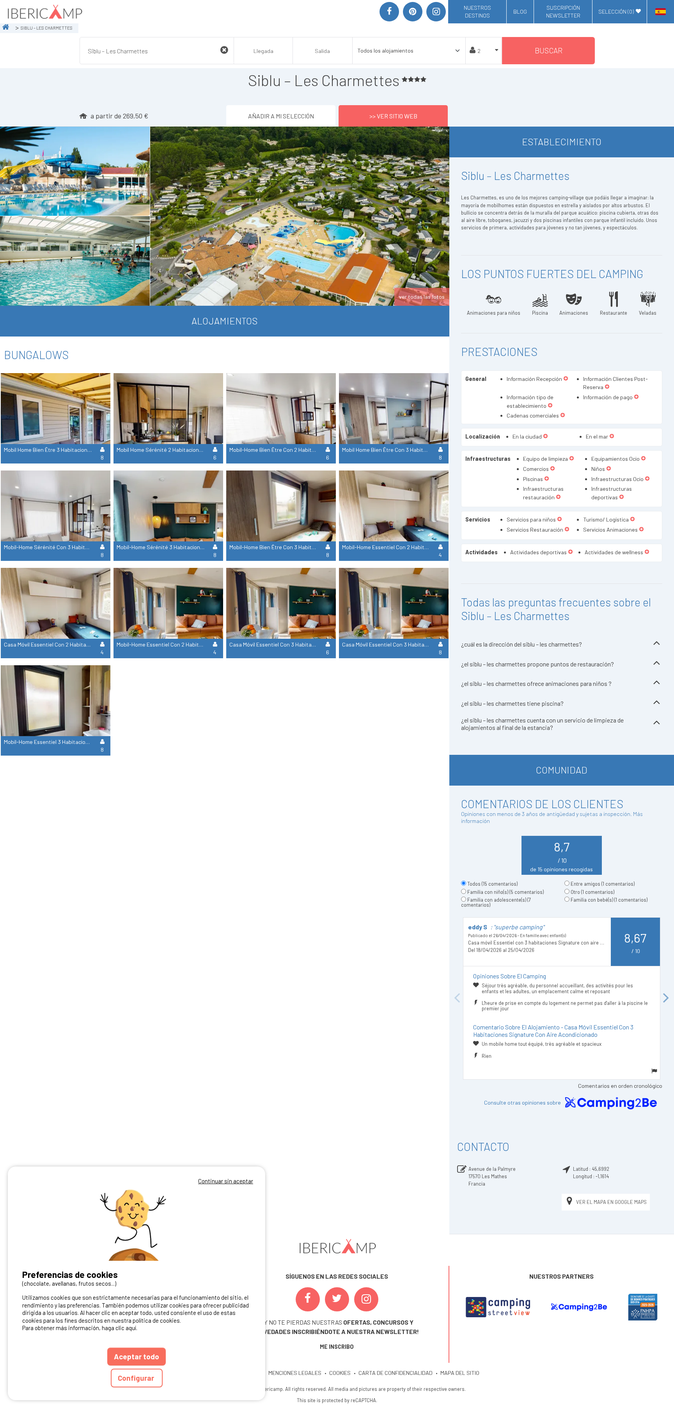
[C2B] (579, 1307)
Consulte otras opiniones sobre (523, 1103)
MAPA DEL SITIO (459, 1372)
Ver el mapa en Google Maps (611, 1202)
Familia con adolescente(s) (496, 902)
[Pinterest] (412, 11)
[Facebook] (389, 11)
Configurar (137, 1377)
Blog (520, 11)
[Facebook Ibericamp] (308, 1299)
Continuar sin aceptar (225, 1180)
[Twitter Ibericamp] (337, 1299)
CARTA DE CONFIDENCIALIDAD (395, 1372)
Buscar (548, 50)
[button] (565, 379)
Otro (592, 892)
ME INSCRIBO (337, 1346)
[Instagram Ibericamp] (366, 1299)
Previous (457, 998)
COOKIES (340, 1372)
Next (666, 998)
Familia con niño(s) (505, 892)
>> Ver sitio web (393, 116)
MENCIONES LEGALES (294, 1372)
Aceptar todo (136, 1356)
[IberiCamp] (44, 11)
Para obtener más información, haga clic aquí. (79, 1327)
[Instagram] (436, 11)
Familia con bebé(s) (609, 900)
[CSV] (497, 1307)
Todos (492, 884)
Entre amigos (603, 884)
